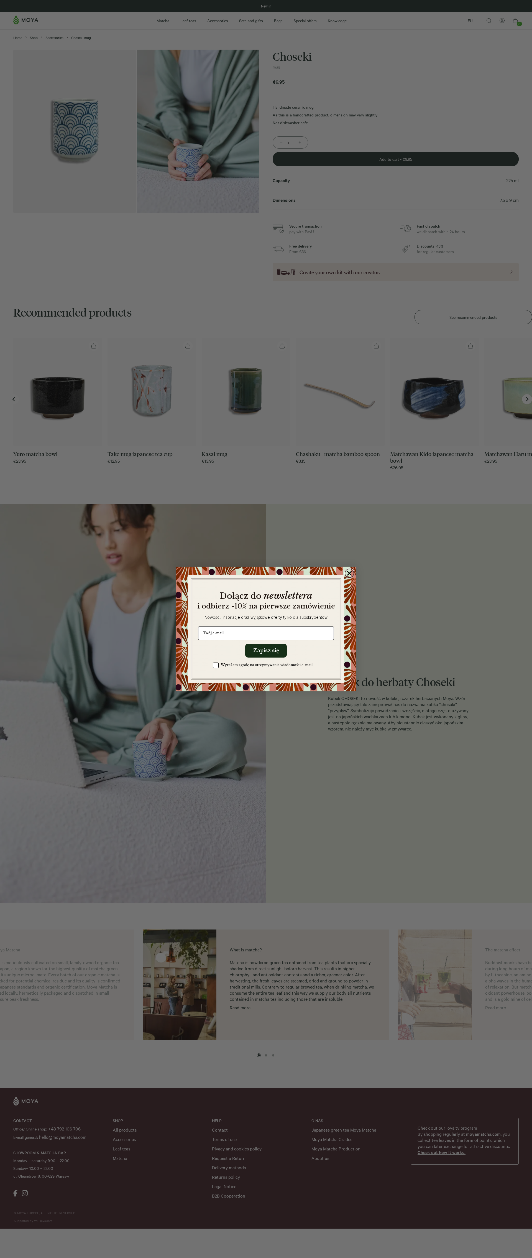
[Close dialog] (349, 573)
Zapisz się (266, 651)
